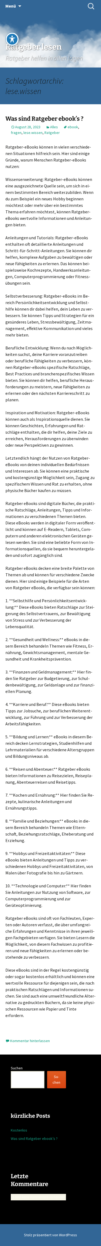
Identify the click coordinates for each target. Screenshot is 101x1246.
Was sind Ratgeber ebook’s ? (44, 118)
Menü (10, 6)
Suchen (17, 1068)
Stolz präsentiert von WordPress (50, 1234)
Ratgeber (52, 132)
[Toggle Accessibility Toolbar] (12, 39)
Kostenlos (19, 1130)
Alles (54, 126)
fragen (16, 132)
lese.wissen (33, 132)
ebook (73, 126)
